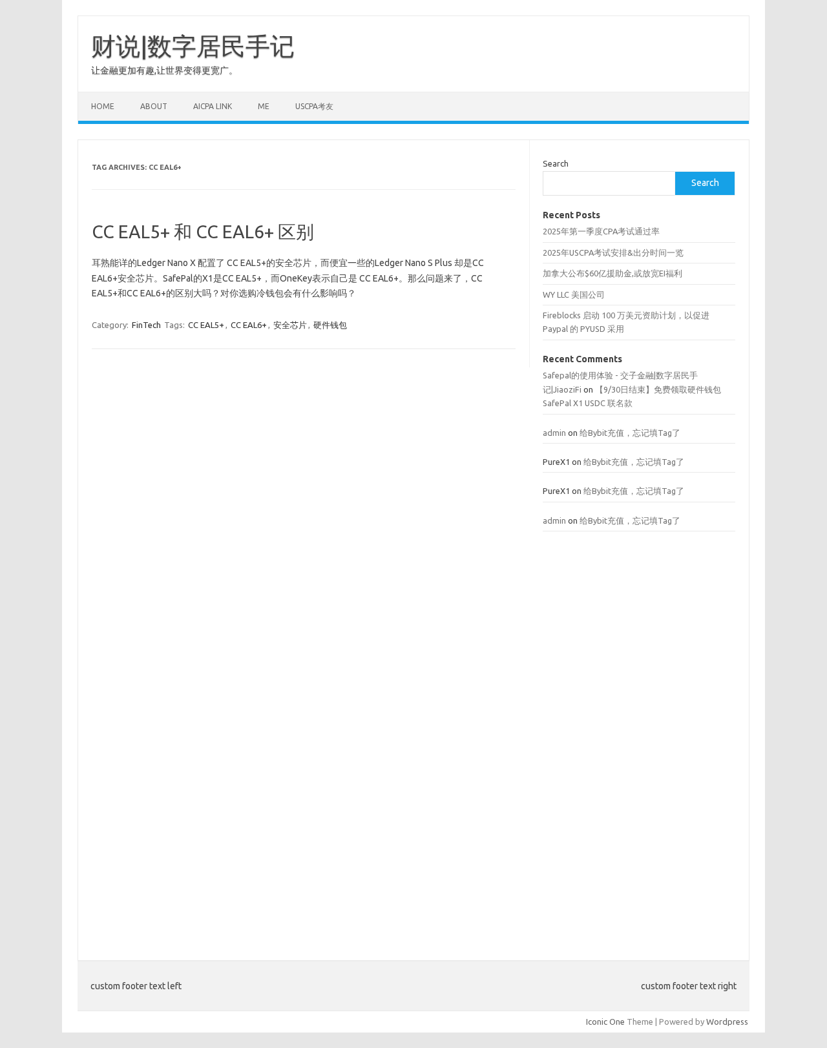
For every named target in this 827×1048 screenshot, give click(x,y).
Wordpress (727, 1021)
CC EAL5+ (206, 324)
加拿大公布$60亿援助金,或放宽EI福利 (612, 273)
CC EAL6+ (249, 324)
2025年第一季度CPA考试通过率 (601, 231)
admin (554, 432)
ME (263, 106)
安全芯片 (290, 324)
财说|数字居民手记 (193, 45)
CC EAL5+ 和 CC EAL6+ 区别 (203, 231)
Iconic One (605, 1021)
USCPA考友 (314, 106)
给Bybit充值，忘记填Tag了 (630, 432)
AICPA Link (212, 106)
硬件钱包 (330, 324)
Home (102, 106)
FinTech (146, 324)
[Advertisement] (639, 738)
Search (556, 163)
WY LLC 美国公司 (574, 294)
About (153, 106)
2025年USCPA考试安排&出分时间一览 (613, 252)
